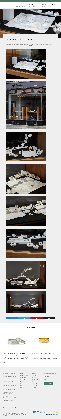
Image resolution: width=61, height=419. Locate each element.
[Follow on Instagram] (9, 407)
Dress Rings (22, 379)
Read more (5, 362)
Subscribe (48, 383)
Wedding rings (23, 377)
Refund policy (34, 385)
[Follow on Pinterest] (12, 407)
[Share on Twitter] (24, 318)
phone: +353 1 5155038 (7, 393)
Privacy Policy (34, 383)
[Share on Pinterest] (37, 318)
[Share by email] (49, 318)
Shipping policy (35, 387)
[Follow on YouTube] (15, 407)
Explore (18, 6)
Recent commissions (8, 351)
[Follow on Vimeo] (19, 407)
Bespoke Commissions (36, 379)
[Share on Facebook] (12, 318)
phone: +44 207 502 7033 (8, 401)
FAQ (33, 381)
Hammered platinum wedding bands (14, 353)
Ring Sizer (22, 387)
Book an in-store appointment (30, 1)
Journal (35, 6)
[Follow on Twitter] (6, 407)
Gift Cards (22, 385)
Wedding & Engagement (24, 375)
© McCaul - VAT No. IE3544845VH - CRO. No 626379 (14, 413)
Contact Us (42, 6)
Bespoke (24, 6)
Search (21, 373)
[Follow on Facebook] (3, 407)
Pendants (22, 381)
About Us (29, 6)
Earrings (21, 383)
